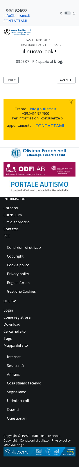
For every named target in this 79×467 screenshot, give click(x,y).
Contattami (50, 126)
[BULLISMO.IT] (18, 31)
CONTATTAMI (15, 20)
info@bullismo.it (17, 15)
